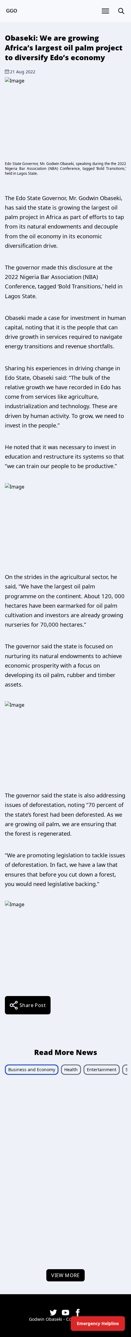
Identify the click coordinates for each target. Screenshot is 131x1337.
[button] (121, 11)
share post (32, 1005)
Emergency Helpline (98, 1323)
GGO (11, 10)
